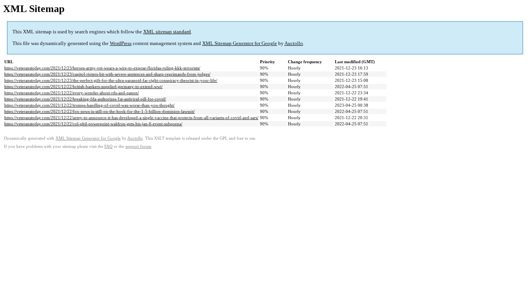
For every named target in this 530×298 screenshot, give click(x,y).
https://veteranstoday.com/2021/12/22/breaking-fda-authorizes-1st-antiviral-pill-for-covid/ (85, 99)
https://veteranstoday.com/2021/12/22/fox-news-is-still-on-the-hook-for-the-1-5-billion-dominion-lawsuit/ (99, 111)
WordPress (121, 43)
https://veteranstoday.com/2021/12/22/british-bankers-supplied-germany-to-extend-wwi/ (83, 86)
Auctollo (293, 43)
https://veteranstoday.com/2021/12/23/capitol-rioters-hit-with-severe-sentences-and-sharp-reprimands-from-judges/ (107, 74)
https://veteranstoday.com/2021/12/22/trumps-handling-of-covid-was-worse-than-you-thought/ (89, 105)
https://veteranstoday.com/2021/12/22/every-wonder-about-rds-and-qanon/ (71, 92)
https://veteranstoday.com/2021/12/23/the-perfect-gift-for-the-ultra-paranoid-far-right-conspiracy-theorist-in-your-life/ (110, 80)
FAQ (108, 146)
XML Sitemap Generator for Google (239, 43)
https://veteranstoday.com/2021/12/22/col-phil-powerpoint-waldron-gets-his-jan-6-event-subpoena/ (93, 123)
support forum (138, 146)
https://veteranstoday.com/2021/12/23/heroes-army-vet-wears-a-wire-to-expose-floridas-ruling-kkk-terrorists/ (102, 68)
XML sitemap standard (167, 32)
